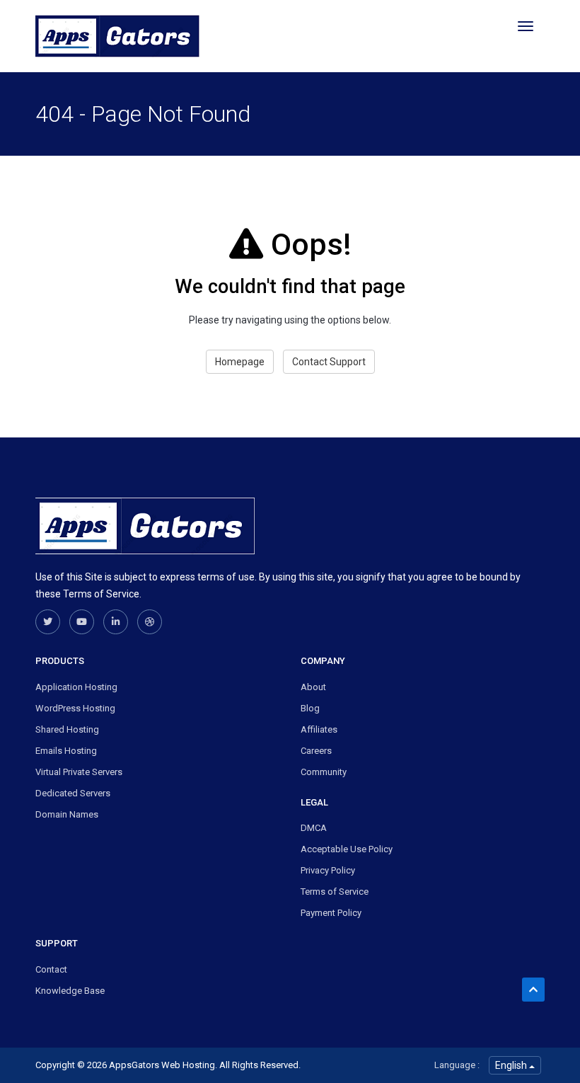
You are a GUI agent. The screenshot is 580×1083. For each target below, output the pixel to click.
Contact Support (329, 361)
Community (324, 772)
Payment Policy (331, 912)
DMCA (314, 828)
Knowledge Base (70, 990)
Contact (51, 969)
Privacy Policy (328, 870)
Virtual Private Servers (78, 772)
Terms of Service (335, 891)
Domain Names (66, 814)
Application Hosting (76, 687)
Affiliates (319, 729)
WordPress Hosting (75, 708)
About (313, 687)
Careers (316, 750)
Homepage (240, 361)
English (512, 1065)
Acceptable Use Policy (347, 849)
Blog (310, 708)
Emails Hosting (66, 750)
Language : (457, 1065)
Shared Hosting (67, 729)
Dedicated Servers (72, 793)
